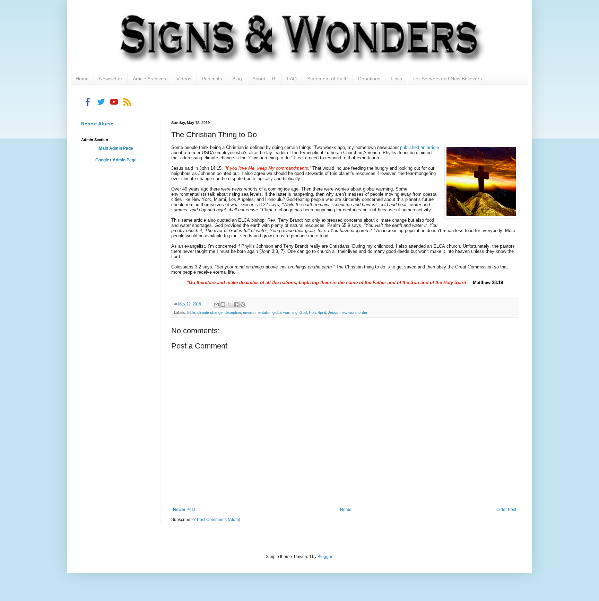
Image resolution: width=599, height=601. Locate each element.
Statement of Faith (327, 78)
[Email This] (216, 304)
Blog (237, 78)
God (303, 312)
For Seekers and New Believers (447, 78)
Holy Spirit (317, 312)
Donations (369, 78)
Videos (183, 78)
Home (82, 78)
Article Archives (149, 78)
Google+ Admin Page (116, 160)
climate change (210, 312)
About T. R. (264, 78)
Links (396, 78)
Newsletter (110, 78)
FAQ (292, 78)
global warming (284, 312)
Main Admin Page (116, 148)
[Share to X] (229, 304)
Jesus (333, 312)
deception (233, 312)
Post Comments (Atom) (218, 519)
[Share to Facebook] (236, 304)
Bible (191, 312)
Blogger (325, 556)
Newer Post (184, 509)
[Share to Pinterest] (242, 304)
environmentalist (256, 312)
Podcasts (212, 78)
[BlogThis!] (222, 304)
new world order (353, 312)
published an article (419, 147)
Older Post (506, 509)
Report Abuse (97, 123)
